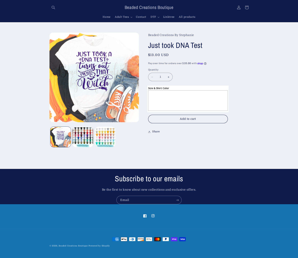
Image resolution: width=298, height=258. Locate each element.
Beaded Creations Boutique (73, 246)
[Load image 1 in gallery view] (60, 137)
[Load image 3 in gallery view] (105, 137)
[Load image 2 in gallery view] (83, 137)
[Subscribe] (177, 200)
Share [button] (156, 131)
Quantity (153, 70)
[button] (53, 7)
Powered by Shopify (99, 246)
